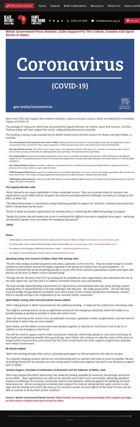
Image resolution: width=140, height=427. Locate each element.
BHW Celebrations (75, 6)
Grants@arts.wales (111, 240)
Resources (97, 6)
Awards (55, 6)
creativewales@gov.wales (82, 244)
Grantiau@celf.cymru (94, 240)
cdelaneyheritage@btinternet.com (76, 249)
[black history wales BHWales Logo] (24, 19)
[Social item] (50, 21)
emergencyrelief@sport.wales (63, 253)
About (42, 6)
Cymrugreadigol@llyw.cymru (105, 244)
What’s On (114, 6)
